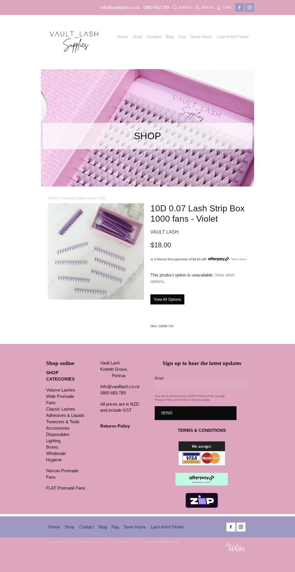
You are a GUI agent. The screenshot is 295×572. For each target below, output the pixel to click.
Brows (52, 447)
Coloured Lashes (73, 198)
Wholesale (56, 453)
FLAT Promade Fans (65, 488)
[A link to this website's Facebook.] (239, 7)
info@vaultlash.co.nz (120, 7)
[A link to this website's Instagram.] (249, 7)
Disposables (57, 434)
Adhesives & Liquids (65, 415)
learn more (239, 259)
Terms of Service (191, 399)
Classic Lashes (60, 409)
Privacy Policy (164, 399)
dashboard (96, 541)
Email (159, 378)
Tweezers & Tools (63, 421)
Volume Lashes (60, 390)
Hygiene (54, 460)
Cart (227, 7)
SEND (166, 413)
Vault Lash (98, 198)
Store (52, 198)
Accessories (58, 428)
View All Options (167, 299)
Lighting (53, 441)
